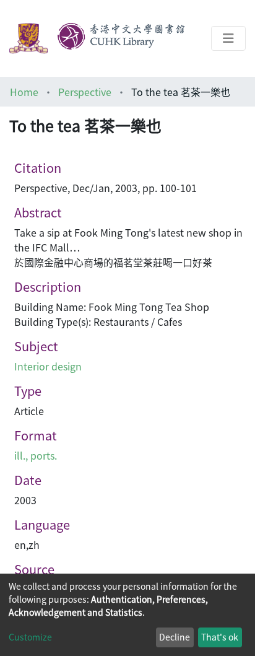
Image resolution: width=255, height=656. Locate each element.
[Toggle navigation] (228, 38)
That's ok (219, 637)
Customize (30, 637)
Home (24, 91)
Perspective (84, 91)
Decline (174, 637)
